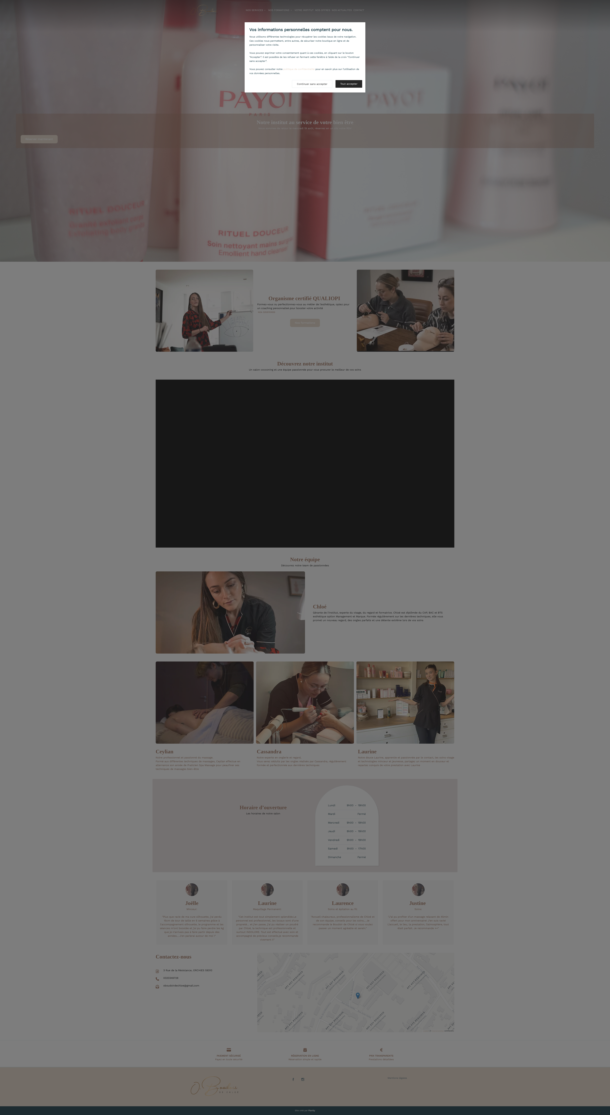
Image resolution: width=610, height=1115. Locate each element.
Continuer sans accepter (312, 83)
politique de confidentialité (299, 69)
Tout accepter (348, 83)
